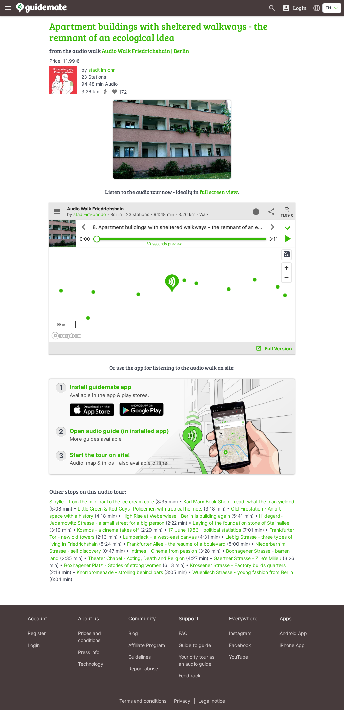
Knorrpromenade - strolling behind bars (120, 572)
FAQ (183, 633)
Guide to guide (195, 645)
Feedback (190, 675)
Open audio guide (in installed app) (119, 431)
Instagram (240, 633)
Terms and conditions (142, 701)
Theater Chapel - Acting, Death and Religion (136, 558)
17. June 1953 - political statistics (204, 530)
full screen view (219, 191)
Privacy (182, 701)
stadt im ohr (101, 70)
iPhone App (292, 645)
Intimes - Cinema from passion (163, 551)
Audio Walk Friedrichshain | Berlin (145, 51)
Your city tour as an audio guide (196, 660)
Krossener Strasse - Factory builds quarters (238, 565)
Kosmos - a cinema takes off (108, 530)
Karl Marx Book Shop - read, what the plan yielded (238, 501)
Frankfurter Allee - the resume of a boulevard (176, 544)
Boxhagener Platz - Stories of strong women (112, 565)
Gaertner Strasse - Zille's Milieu (247, 558)
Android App (293, 633)
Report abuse (143, 668)
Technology (90, 664)
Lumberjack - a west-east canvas (160, 537)
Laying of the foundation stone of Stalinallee (241, 523)
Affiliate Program (146, 645)
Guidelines (139, 657)
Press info (88, 652)
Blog (133, 633)
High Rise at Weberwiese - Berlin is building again (176, 516)
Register (37, 633)
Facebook (240, 645)
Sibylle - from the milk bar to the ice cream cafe (101, 501)
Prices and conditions (89, 636)
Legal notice (211, 701)
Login (34, 645)
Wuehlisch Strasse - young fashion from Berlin (242, 572)
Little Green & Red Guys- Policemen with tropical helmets (140, 509)
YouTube (238, 657)
